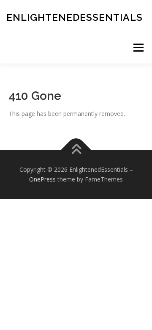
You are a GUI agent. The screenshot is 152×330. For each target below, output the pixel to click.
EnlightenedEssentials (74, 17)
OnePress (42, 179)
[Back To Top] (76, 150)
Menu (138, 48)
